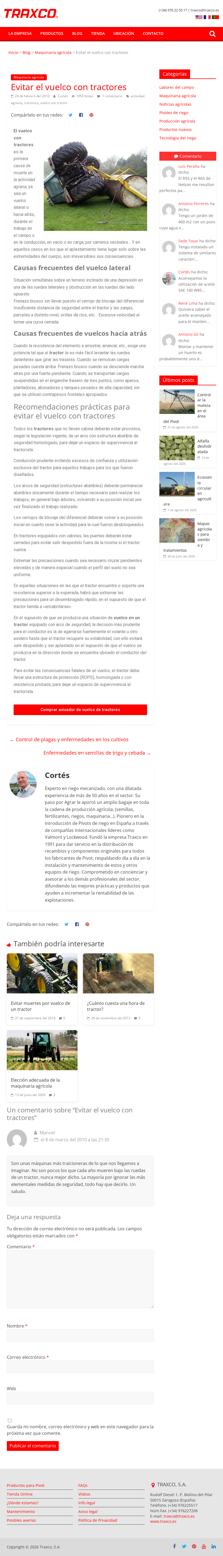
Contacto (153, 33)
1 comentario (111, 96)
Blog (77, 33)
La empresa (20, 33)
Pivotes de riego (173, 112)
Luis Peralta (189, 166)
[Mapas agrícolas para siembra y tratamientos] (177, 521)
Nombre (17, 1326)
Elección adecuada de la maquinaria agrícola (35, 1083)
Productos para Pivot (25, 1485)
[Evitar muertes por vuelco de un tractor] (42, 973)
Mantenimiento (21, 1511)
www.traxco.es (163, 1521)
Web (11, 1389)
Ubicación (123, 33)
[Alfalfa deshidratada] (177, 438)
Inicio (13, 52)
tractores (31, 102)
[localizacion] (152, 1485)
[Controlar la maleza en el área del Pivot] (177, 392)
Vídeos (84, 1494)
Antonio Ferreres (193, 203)
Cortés (63, 96)
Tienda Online (20, 1494)
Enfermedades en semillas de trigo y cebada (97, 752)
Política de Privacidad (97, 1520)
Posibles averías (21, 1520)
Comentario (21, 1247)
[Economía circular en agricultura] (177, 474)
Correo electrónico (28, 1357)
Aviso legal (88, 1511)
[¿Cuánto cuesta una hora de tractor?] (118, 973)
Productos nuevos (175, 129)
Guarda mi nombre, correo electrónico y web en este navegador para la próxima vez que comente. (80, 1430)
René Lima (187, 303)
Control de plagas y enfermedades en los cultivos (69, 739)
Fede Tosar (188, 240)
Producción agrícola (177, 121)
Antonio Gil (188, 334)
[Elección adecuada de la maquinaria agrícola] (42, 1050)
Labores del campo (176, 87)
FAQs (83, 1485)
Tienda (98, 33)
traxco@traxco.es (179, 1515)
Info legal (86, 1502)
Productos (51, 33)
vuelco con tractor (53, 102)
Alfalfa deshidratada (204, 446)
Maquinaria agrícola (53, 52)
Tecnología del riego (177, 138)
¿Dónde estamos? (22, 1502)
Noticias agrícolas (175, 104)
